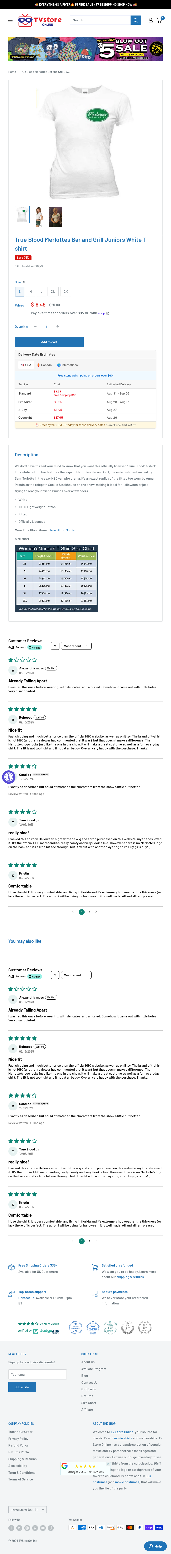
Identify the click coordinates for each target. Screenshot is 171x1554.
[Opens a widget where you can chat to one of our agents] (155, 1546)
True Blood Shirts (62, 530)
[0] (159, 20)
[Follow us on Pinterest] (35, 1528)
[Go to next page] (97, 912)
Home (12, 72)
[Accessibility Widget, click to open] (8, 777)
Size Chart (88, 1403)
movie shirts (123, 1438)
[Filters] (55, 646)
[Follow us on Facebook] (11, 1528)
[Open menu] (10, 20)
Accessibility (17, 1465)
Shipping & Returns (22, 1459)
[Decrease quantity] (35, 326)
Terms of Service (20, 1479)
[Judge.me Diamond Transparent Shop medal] (75, 1327)
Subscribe (22, 1387)
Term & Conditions (21, 1472)
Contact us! (26, 1298)
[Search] (136, 20)
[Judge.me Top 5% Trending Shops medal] (145, 1327)
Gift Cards (88, 1389)
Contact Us (89, 1382)
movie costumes (127, 1482)
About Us (88, 1362)
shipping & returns (130, 1277)
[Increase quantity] (57, 326)
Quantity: (21, 326)
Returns (87, 1396)
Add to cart (49, 342)
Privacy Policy (18, 1438)
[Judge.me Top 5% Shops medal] (127, 1327)
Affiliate (87, 1409)
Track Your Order (20, 1432)
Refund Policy (18, 1445)
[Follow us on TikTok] (51, 1528)
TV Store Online (122, 1432)
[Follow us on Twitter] (19, 1528)
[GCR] (64, 1466)
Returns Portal (19, 1452)
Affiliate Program (93, 1369)
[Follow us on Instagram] (27, 1528)
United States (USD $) (24, 1509)
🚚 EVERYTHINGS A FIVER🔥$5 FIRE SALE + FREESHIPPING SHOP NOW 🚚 (85, 4)
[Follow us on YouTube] (43, 1528)
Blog (84, 1375)
